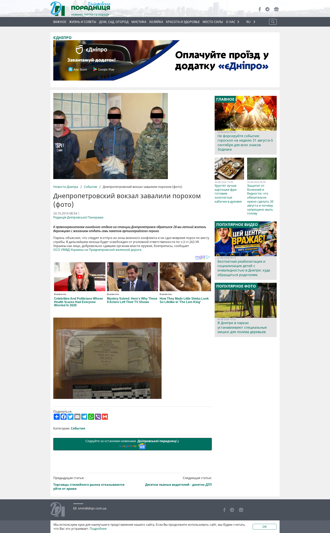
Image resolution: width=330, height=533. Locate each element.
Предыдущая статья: (88, 483)
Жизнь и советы (82, 22)
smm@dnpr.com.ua (92, 508)
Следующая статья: (178, 481)
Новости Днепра (66, 187)
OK (264, 527)
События (90, 187)
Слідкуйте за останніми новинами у (132, 443)
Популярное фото (236, 286)
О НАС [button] (230, 22)
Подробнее (98, 529)
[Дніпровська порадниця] (60, 510)
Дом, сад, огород (114, 22)
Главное (225, 99)
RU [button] (248, 22)
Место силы (213, 22)
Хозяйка (156, 22)
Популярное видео (237, 224)
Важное (59, 22)
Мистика (138, 22)
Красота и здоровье (183, 22)
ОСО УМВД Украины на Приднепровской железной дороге (97, 250)
